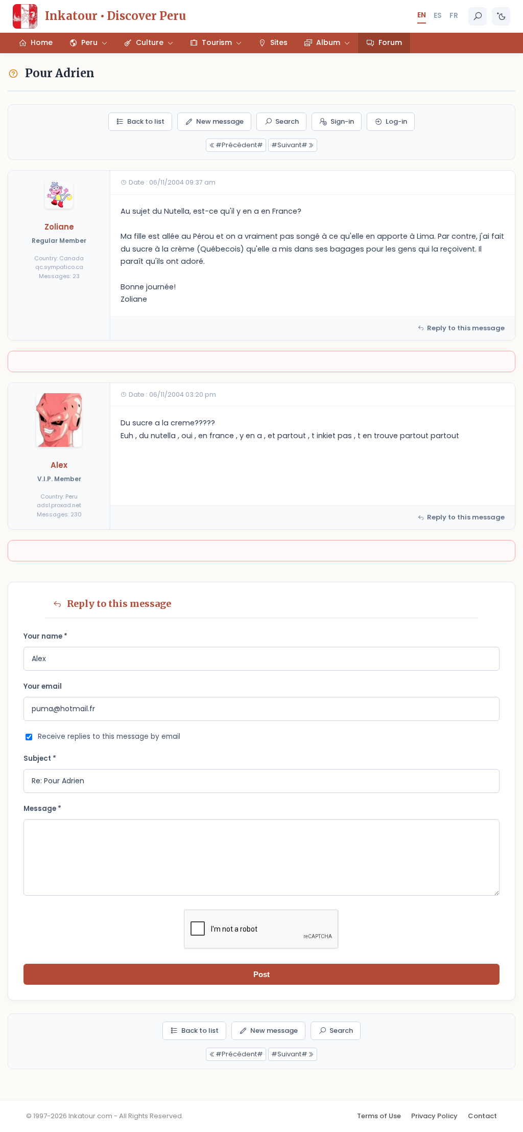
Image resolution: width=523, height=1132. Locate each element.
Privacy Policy (434, 1116)
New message (220, 121)
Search (287, 121)
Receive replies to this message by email (109, 736)
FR (453, 15)
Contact (482, 1116)
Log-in (396, 121)
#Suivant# (289, 145)
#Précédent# (239, 145)
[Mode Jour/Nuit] (501, 16)
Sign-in (342, 121)
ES (438, 15)
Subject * (39, 758)
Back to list (145, 121)
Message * (42, 808)
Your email (42, 686)
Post (261, 974)
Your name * (45, 636)
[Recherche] (477, 16)
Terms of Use (379, 1116)
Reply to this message (466, 328)
